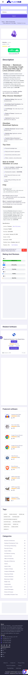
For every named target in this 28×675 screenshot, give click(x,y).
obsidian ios (6, 529)
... (19, 633)
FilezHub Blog (10, 668)
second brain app (7, 521)
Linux (3, 656)
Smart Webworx (19, 673)
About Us (6, 662)
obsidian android (14, 526)
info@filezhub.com (7, 638)
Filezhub (7, 673)
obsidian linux (6, 526)
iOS (3, 650)
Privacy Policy (21, 662)
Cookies (20, 665)
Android (4, 652)
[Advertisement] (14, 375)
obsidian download (13, 514)
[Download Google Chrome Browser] (7, 437)
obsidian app (21, 514)
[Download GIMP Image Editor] (7, 478)
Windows (4, 648)
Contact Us (12, 662)
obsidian (5, 514)
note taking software (17, 521)
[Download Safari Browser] (7, 458)
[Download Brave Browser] (7, 468)
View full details (14, 348)
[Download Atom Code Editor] (7, 427)
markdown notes (7, 516)
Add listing (18, 668)
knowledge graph (15, 516)
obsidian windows (7, 524)
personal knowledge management (10, 519)
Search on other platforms (13, 53)
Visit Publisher (14, 244)
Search (14, 16)
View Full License (16, 226)
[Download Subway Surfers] (7, 499)
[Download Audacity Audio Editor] (7, 416)
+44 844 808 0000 (7, 640)
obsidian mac (15, 524)
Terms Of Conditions (10, 665)
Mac (3, 654)
